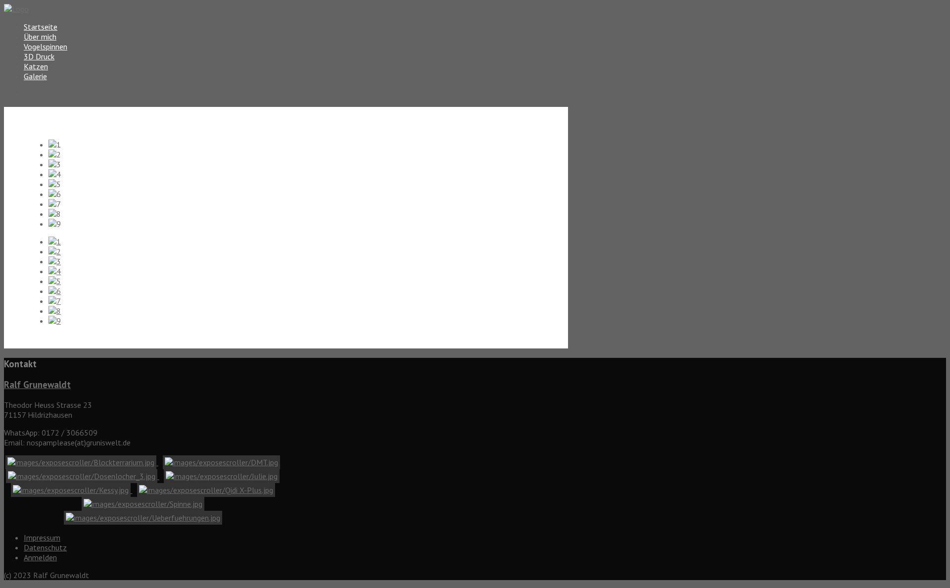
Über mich (40, 37)
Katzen (36, 66)
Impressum (42, 537)
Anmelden (40, 557)
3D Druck (39, 56)
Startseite (40, 27)
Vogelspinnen (45, 46)
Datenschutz (45, 547)
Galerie (35, 76)
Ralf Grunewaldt (37, 385)
